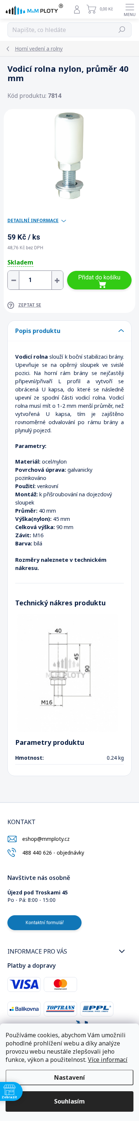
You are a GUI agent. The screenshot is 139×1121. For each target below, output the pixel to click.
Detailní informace (33, 221)
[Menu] (129, 9)
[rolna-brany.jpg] (67, 673)
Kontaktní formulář (45, 922)
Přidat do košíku (99, 277)
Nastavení (69, 1077)
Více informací (108, 1060)
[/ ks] (35, 280)
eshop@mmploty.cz (46, 838)
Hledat (122, 29)
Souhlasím (69, 1101)
